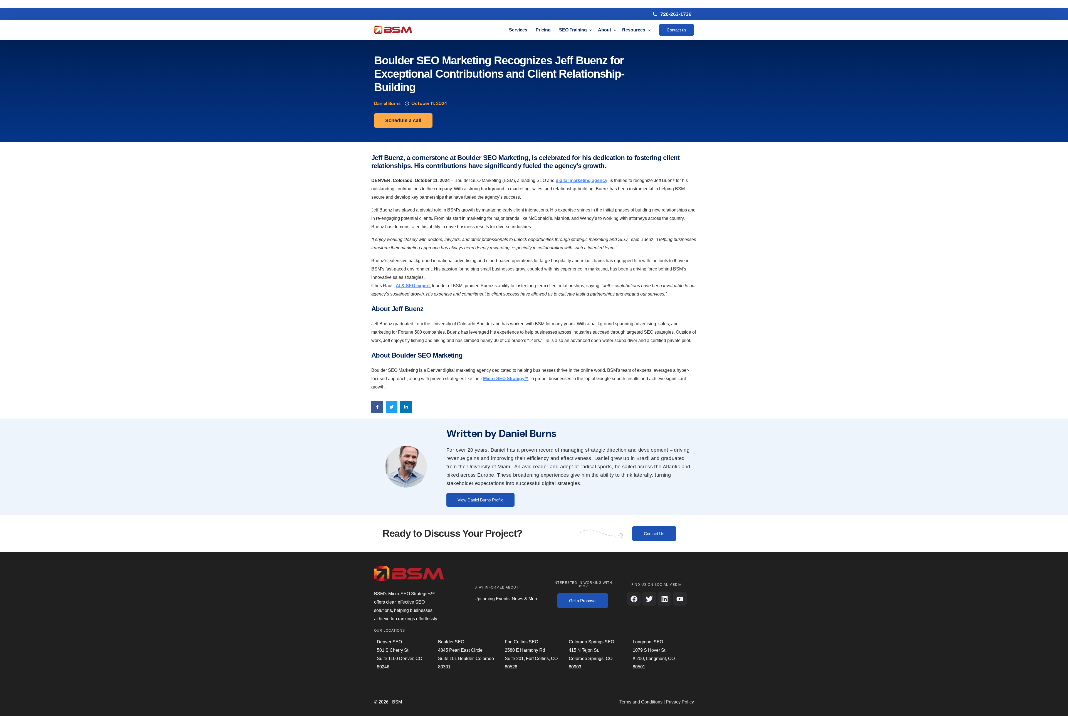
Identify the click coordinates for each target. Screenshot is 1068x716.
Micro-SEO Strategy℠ (505, 378)
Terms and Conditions (640, 702)
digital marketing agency (581, 180)
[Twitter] (649, 599)
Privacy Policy (680, 702)
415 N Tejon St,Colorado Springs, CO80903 (590, 658)
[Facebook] (634, 599)
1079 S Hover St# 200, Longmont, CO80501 (654, 658)
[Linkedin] (664, 599)
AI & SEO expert (413, 285)
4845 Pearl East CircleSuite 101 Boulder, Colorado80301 (466, 658)
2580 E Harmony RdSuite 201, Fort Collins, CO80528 (531, 658)
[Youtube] (680, 599)
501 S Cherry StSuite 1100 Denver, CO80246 (399, 658)
